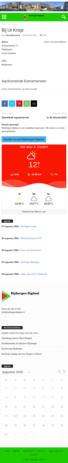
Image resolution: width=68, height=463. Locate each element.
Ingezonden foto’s (56, 451)
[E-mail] (34, 103)
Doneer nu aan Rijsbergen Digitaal (23, 139)
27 (34, 425)
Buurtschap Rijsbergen (12, 349)
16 (62, 406)
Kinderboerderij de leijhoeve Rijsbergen (19, 343)
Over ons (41, 451)
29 (52, 425)
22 (52, 416)
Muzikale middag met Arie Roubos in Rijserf (22, 354)
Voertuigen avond (28, 226)
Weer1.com (40, 211)
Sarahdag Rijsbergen (29, 262)
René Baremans (13, 35)
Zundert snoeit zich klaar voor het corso (20, 333)
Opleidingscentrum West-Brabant (17, 338)
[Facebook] (5, 103)
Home (4, 24)
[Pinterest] (19, 103)
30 (62, 425)
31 (43, 388)
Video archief (28, 451)
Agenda (16, 451)
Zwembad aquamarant (15, 117)
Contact (34, 454)
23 (62, 416)
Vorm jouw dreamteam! (30, 250)
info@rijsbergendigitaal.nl (13, 312)
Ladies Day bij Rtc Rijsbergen (33, 274)
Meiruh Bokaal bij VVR (30, 238)
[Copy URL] (41, 103)
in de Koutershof (56, 117)
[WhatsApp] (26, 103)
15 (52, 406)
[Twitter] (12, 103)
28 (43, 425)
